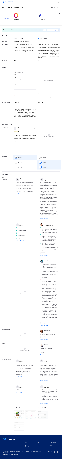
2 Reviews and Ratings (17, 21)
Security (11, 451)
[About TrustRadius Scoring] (14, 38)
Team (26, 442)
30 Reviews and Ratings (41, 21)
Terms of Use (6, 451)
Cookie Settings (6, 452)
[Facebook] (52, 452)
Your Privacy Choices (25, 451)
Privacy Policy (17, 451)
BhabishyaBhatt (46, 260)
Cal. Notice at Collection (35, 451)
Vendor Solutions (52, 441)
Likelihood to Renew (6, 162)
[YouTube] (49, 452)
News (26, 445)
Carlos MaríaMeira (47, 330)
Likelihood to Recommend (4, 157)
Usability (3, 167)
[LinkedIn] (57, 452)
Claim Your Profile (52, 442)
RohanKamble (46, 344)
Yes (44, 30)
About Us (27, 441)
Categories (39, 441)
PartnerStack (41, 19)
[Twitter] (54, 452)
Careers (26, 443)
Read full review (19, 193)
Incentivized (42, 352)
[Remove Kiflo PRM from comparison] (35, 13)
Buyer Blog (39, 442)
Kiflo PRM (16, 19)
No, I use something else (53, 30)
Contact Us (27, 446)
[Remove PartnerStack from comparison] (59, 13)
